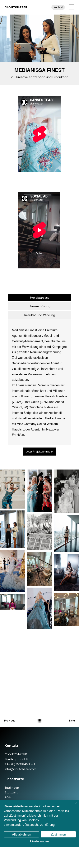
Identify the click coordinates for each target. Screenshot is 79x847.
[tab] (39, 297)
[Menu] (71, 7)
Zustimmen (58, 834)
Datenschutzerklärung (40, 825)
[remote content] (39, 134)
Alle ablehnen (21, 834)
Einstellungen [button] (39, 841)
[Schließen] (73, 805)
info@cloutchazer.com (20, 769)
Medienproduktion (18, 759)
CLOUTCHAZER (16, 7)
